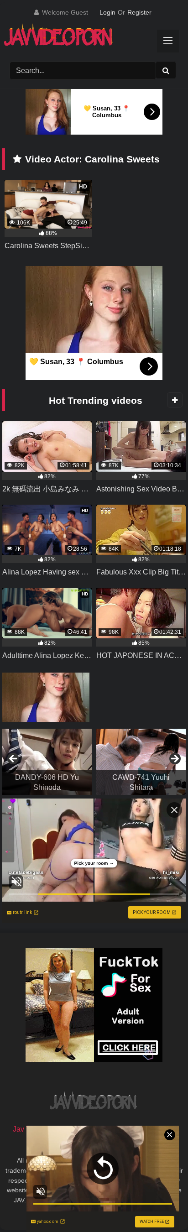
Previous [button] (14, 759)
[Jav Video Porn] (84, 38)
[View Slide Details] (47, 762)
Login (107, 12)
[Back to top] (160, 1205)
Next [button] (174, 759)
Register (139, 12)
